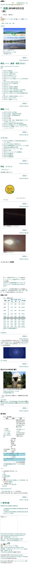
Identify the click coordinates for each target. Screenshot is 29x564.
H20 (12, 314)
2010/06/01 (25, 342)
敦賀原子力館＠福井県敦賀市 (16, 123)
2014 (4, 325)
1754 (17, 433)
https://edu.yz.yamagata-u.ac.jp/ (14, 538)
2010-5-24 (6, 88)
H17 (12, 304)
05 (24, 206)
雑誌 (4, 506)
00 (24, 60)
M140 (23, 310)
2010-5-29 (6, 93)
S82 (15, 310)
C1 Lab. (14, 52)
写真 (4, 53)
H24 (12, 321)
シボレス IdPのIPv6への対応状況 (17, 90)
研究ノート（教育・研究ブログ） (13, 63)
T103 (19, 325)
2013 (4, 323)
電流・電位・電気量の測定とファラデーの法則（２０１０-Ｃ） (15, 120)
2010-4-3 (5, 144)
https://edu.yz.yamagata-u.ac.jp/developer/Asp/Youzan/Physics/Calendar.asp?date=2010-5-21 (13, 534)
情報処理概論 (13, 282)
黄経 (3, 23)
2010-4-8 (5, 145)
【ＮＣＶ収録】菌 (13, 83)
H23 (12, 319)
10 (12, 66)
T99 (19, 318)
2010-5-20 (6, 83)
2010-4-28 (6, 75)
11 (14, 66)
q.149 (9, 53)
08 (24, 339)
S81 (15, 307)
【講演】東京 (12, 74)
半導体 (17, 453)
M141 (23, 314)
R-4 (8, 325)
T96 (19, 310)
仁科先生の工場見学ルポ (14, 144)
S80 (15, 304)
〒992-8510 (3, 552)
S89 (15, 325)
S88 (15, 323)
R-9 (8, 316)
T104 (19, 326)
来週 (17, 4)
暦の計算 (14, 484)
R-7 (8, 319)
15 (5, 284)
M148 (23, 326)
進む (4, 4)
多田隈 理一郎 (8, 550)
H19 (12, 310)
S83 (15, 314)
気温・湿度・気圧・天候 (21, 290)
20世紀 (14, 457)
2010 (4, 318)
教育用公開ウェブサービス (11, 537)
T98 (19, 316)
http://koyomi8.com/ (6, 489)
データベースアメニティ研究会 (19, 549)
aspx (4, 474)
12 (15, 66)
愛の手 (5, 286)
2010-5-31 (6, 96)
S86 (15, 319)
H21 (12, 316)
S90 (15, 326)
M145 (23, 321)
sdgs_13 (19, 284)
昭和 (16, 300)
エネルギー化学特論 (11, 284)
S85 (15, 318)
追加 (2, 68)
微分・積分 (6, 435)
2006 (4, 307)
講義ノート (5, 109)
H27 (12, 326)
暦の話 (5, 486)
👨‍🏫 (3, 19)
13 (9, 282)
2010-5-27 (6, 90)
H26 (12, 325)
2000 (17, 462)
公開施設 (10, 482)
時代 (6, 328)
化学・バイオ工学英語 (19, 464)
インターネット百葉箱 (10, 279)
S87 (15, 321)
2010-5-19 (6, 112)
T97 (19, 314)
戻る (2, 4)
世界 (21, 418)
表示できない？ (6, 169)
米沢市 (12, 552)
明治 (24, 300)
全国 (9, 290)
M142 (23, 316)
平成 (12, 300)
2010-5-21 (11, 50)
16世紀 (6, 428)
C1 (16, 328)
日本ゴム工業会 (13, 112)
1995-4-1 (5, 152)
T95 (19, 307)
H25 (12, 323)
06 (24, 233)
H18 (12, 307)
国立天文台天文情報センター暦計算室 (15, 480)
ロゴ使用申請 (14, 343)
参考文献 (6, 503)
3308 (4, 282)
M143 (23, 318)
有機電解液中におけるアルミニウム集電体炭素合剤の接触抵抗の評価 (15, 146)
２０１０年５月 (12, 77)
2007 (4, 310)
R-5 (8, 323)
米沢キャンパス (16, 277)
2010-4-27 (6, 74)
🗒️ (6, 19)
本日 (7, 4)
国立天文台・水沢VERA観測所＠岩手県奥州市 (14, 401)
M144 (23, 319)
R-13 (8, 304)
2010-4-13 (6, 149)
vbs (4, 473)
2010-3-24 (6, 141)
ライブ (20, 279)
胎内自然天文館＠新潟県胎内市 (14, 402)
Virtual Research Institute (15, 556)
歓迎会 (10, 71)
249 (13, 393)
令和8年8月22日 (21, 3)
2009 (9, 4)
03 (24, 163)
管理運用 (3, 540)
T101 (19, 321)
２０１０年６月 (12, 98)
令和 (9, 300)
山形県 (8, 552)
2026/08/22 (3, 332)
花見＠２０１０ (13, 75)
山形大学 (9, 540)
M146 (23, 323)
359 (8, 389)
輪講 (7, 53)
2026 (11, 555)
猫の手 (23, 284)
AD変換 (14, 455)
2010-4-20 (6, 72)
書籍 (2, 506)
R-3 (8, 326)
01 (24, 106)
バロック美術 (6, 433)
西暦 (5, 8)
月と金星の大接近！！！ (15, 82)
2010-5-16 (6, 78)
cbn (7, 282)
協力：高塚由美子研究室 (15, 114)
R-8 (8, 318)
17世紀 (6, 430)
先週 (14, 4)
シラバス (4, 138)
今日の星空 (3, 400)
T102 (19, 323)
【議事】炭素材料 (13, 88)
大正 (20, 300)
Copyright (4, 561)
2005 (4, 304)
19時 (2, 26)
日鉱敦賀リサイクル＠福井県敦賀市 (18, 125)
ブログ (10, 172)
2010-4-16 (6, 71)
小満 (13, 23)
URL (7, 506)
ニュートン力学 (6, 431)
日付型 (22, 425)
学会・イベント (7, 166)
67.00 (6, 23)
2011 (22, 4)
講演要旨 (10, 506)
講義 (2, 172)
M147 (23, 325)
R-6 (8, 321)
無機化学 (11, 153)
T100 (19, 319)
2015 (4, 326)
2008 (4, 314)
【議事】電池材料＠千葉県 (15, 91)
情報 (20, 429)
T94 (19, 304)
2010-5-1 (5, 77)
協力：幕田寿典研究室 (14, 115)
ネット (17, 459)
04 (24, 178)
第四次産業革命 (10, 459)
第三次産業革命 (10, 453)
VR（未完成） (4, 360)
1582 (17, 429)
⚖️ (26, 19)
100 (17, 425)
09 (24, 366)
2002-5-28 (6, 153)
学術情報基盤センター (17, 540)
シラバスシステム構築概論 (15, 152)
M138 (23, 304)
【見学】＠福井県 (13, 86)
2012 (4, 321)
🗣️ (23, 19)
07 (24, 259)
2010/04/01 (6, 342)
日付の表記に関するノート (8, 491)
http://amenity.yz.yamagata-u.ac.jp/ (14, 547)
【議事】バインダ (13, 72)
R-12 (8, 307)
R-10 (8, 313)
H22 (12, 318)
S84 (15, 316)
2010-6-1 (5, 98)
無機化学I (11, 157)
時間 (4, 477)
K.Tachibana (8, 52)
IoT (1, 290)
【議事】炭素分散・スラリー (16, 96)
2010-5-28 (6, 91)
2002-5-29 (6, 157)
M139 (23, 307)
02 (24, 135)
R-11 (8, 310)
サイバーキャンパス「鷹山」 (16, 149)
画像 (14, 506)
